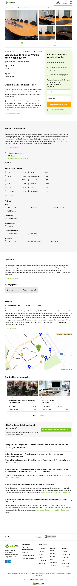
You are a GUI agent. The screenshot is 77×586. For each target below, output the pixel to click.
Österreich (53, 562)
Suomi (40, 557)
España (52, 553)
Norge (40, 554)
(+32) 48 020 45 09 (10, 557)
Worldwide (65, 563)
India (63, 560)
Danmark (41, 548)
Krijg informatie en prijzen (58, 67)
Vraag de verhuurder (56, 71)
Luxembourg (42, 563)
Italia (51, 559)
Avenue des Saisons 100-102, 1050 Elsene (55, 492)
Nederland (65, 566)
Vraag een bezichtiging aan (59, 75)
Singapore (65, 557)
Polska (64, 551)
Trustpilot (47, 117)
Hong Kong (66, 554)
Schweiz (53, 565)
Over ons (25, 552)
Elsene (33, 7)
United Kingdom (53, 549)
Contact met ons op (28, 555)
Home (6, 7)
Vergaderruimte (19, 7)
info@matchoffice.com (11, 554)
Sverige (41, 551)
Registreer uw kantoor (29, 558)
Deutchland (42, 560)
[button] (32, 383)
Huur (11, 7)
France (52, 556)
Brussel (27, 7)
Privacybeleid (41, 573)
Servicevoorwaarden (55, 573)
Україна (64, 548)
